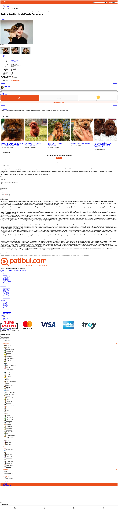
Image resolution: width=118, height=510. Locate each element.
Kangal (7, 410)
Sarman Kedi (6, 297)
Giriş (107, 2)
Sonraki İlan (115, 105)
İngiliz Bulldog (9, 422)
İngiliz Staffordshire (10, 439)
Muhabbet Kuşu (6, 303)
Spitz (7, 413)
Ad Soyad (3, 194)
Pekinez (8, 399)
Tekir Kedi (8, 467)
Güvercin (5, 304)
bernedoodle (9, 421)
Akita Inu (8, 367)
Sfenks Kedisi (6, 293)
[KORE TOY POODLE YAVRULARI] (36, 130)
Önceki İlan (3, 105)
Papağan (5, 302)
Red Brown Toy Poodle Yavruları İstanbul (9, 144)
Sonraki (115, 83)
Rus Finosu (8, 440)
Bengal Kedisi (6, 292)
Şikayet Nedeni (4, 198)
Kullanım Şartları (6, 313)
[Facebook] (0, 329)
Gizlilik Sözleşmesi (7, 312)
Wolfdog (8, 415)
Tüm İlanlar (2, 89)
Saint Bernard (9, 430)
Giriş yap (6, 483)
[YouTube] (3, 329)
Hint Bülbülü (5, 305)
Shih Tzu (8, 379)
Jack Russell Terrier (10, 392)
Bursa (4, 55)
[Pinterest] (7, 329)
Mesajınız (3, 183)
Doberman (5, 278)
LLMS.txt (2, 315)
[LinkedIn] (10, 329)
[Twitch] (4, 329)
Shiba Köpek (9, 401)
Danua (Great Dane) (10, 435)
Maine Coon (5, 291)
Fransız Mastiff (9, 437)
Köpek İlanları (6, 6)
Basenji (8, 433)
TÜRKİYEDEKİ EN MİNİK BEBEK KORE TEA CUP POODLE (102, 145)
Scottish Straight (6, 298)
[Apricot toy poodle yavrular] (59, 130)
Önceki (3, 83)
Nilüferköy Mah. (6, 57)
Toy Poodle (5, 7)
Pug (7, 378)
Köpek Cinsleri (14, 60)
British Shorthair (6, 288)
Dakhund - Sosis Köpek (11, 370)
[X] (5, 329)
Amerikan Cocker (10, 397)
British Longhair (6, 289)
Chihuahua (8, 374)
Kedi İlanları (3, 286)
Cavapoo (8, 387)
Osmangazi (5, 56)
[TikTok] (9, 329)
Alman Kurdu (9, 363)
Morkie (7, 383)
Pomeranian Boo (6, 276)
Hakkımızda (5, 318)
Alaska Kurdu (9, 424)
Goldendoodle (9, 426)
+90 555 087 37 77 (5, 270)
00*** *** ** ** (4, 91)
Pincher (8, 412)
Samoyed (8, 396)
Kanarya (5, 307)
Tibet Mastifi (8, 444)
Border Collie (6, 280)
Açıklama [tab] (5, 109)
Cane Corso (8, 372)
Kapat (2, 188)
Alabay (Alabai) (9, 417)
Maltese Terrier (6, 277)
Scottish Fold (6, 290)
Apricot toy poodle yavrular (57, 143)
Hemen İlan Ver (114, 2)
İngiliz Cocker (9, 428)
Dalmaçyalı (8, 403)
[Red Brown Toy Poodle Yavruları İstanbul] (12, 130)
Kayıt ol (5, 484)
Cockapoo (8, 406)
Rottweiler (5, 282)
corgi (7, 408)
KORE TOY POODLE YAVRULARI (32, 144)
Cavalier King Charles (11, 381)
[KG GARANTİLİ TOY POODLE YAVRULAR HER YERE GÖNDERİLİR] (82, 130)
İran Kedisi (5, 294)
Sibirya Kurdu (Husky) (11, 365)
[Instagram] (2, 329)
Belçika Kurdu (6, 283)
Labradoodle (9, 388)
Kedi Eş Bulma (9, 478)
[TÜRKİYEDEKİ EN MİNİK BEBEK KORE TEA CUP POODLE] (105, 130)
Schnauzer (8, 442)
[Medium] (8, 329)
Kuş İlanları (2, 300)
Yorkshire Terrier (9, 385)
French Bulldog (9, 369)
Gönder (5, 188)
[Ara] (105, 2)
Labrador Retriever (7, 281)
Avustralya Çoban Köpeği (11, 431)
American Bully (9, 419)
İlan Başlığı (3, 182)
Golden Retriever (6, 279)
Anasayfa (5, 5)
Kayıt (109, 2)
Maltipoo (5, 275)
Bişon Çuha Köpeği (10, 394)
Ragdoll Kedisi (6, 295)
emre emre (7, 86)
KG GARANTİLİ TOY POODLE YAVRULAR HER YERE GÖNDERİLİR (81, 145)
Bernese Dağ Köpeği (10, 404)
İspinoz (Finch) (6, 306)
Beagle (7, 390)
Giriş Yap (59, 157)
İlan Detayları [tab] (6, 107)
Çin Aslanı (8, 376)
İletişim (4, 319)
